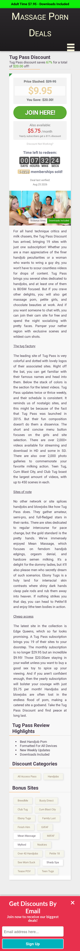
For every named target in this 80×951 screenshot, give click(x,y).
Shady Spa (53, 862)
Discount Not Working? (40, 143)
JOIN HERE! (40, 112)
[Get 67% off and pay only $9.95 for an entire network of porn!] (40, 208)
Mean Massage (27, 835)
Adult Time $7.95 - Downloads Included (40, 4)
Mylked (22, 844)
